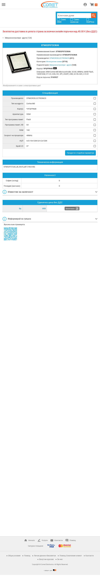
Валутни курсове (46, 559)
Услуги (45, 540)
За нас (60, 559)
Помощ (73, 540)
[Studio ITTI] (50, 570)
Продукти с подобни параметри (80, 153)
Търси (93, 15)
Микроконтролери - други (16, 38)
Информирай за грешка (19, 219)
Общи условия (14, 556)
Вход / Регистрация (85, 4)
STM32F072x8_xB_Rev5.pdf (15, 167)
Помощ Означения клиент (71, 556)
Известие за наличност (20, 191)
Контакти (58, 540)
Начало (31, 540)
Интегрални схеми (54, 62)
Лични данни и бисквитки (45, 556)
